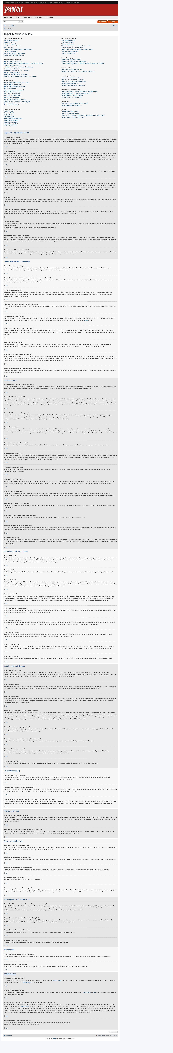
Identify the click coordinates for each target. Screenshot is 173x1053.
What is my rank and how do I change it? (15, 74)
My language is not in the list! (12, 69)
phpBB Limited (56, 980)
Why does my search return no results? (72, 79)
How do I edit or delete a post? (12, 84)
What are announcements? (11, 120)
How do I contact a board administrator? (73, 117)
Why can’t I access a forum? (12, 93)
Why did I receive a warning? (12, 97)
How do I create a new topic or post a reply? (16, 82)
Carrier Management (72, 3)
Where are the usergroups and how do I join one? (75, 46)
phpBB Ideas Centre (89, 992)
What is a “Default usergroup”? (70, 51)
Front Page (8, 17)
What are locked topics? (11, 124)
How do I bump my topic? (11, 105)
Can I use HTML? (9, 113)
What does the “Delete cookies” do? (14, 55)
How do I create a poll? (10, 88)
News (18, 17)
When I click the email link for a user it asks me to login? (20, 76)
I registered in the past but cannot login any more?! (18, 49)
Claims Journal (24, 3)
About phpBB (27, 982)
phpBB (86, 320)
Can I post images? (9, 116)
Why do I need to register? (11, 40)
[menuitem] (13, 26)
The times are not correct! (11, 65)
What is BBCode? (9, 111)
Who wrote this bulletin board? (70, 111)
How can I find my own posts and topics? (73, 85)
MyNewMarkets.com (11, 3)
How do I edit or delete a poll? (12, 92)
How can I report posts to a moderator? (15, 99)
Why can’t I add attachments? (12, 95)
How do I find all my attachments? (71, 105)
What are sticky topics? (10, 122)
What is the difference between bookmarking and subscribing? (79, 91)
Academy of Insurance (55, 3)
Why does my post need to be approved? (16, 103)
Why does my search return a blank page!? (73, 81)
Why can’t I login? (9, 47)
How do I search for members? (70, 83)
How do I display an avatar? (12, 72)
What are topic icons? (10, 126)
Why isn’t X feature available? (70, 113)
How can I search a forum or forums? (72, 78)
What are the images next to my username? (16, 70)
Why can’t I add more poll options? (14, 90)
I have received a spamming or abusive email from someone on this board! (83, 63)
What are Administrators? (68, 40)
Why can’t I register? (10, 44)
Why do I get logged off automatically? (15, 53)
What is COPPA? (9, 42)
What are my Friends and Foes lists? (72, 69)
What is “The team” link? (68, 53)
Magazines (27, 17)
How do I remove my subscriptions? (71, 97)
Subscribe (49, 17)
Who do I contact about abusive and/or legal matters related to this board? (82, 115)
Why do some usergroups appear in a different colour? (77, 49)
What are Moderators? (67, 42)
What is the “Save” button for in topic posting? (17, 101)
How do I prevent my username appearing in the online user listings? (23, 63)
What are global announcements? (13, 118)
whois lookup (25, 1006)
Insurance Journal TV (38, 3)
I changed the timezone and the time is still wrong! (18, 67)
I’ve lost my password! (10, 51)
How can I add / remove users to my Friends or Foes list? (78, 71)
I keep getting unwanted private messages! (73, 61)
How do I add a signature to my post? (14, 86)
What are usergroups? (67, 44)
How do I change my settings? (12, 61)
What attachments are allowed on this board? (74, 103)
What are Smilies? (9, 115)
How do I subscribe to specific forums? (72, 95)
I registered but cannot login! (12, 46)
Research (38, 17)
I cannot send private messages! (70, 59)
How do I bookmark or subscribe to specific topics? (76, 93)
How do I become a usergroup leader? (72, 47)
